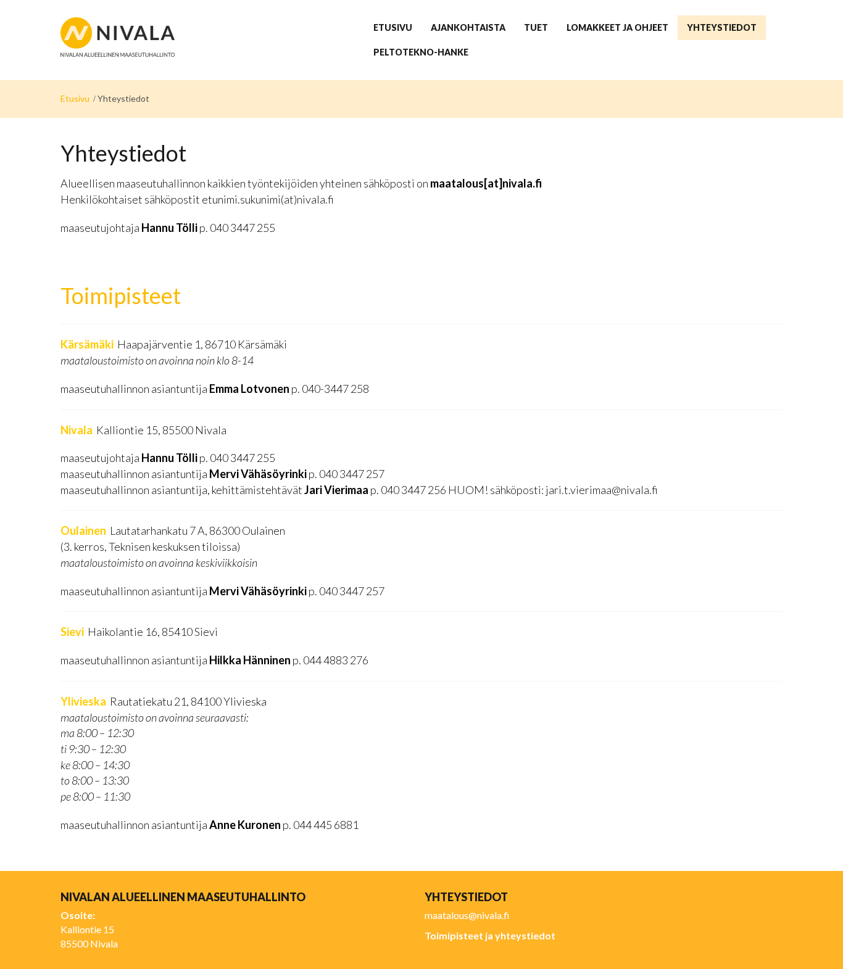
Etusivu (74, 98)
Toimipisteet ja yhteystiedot (490, 935)
